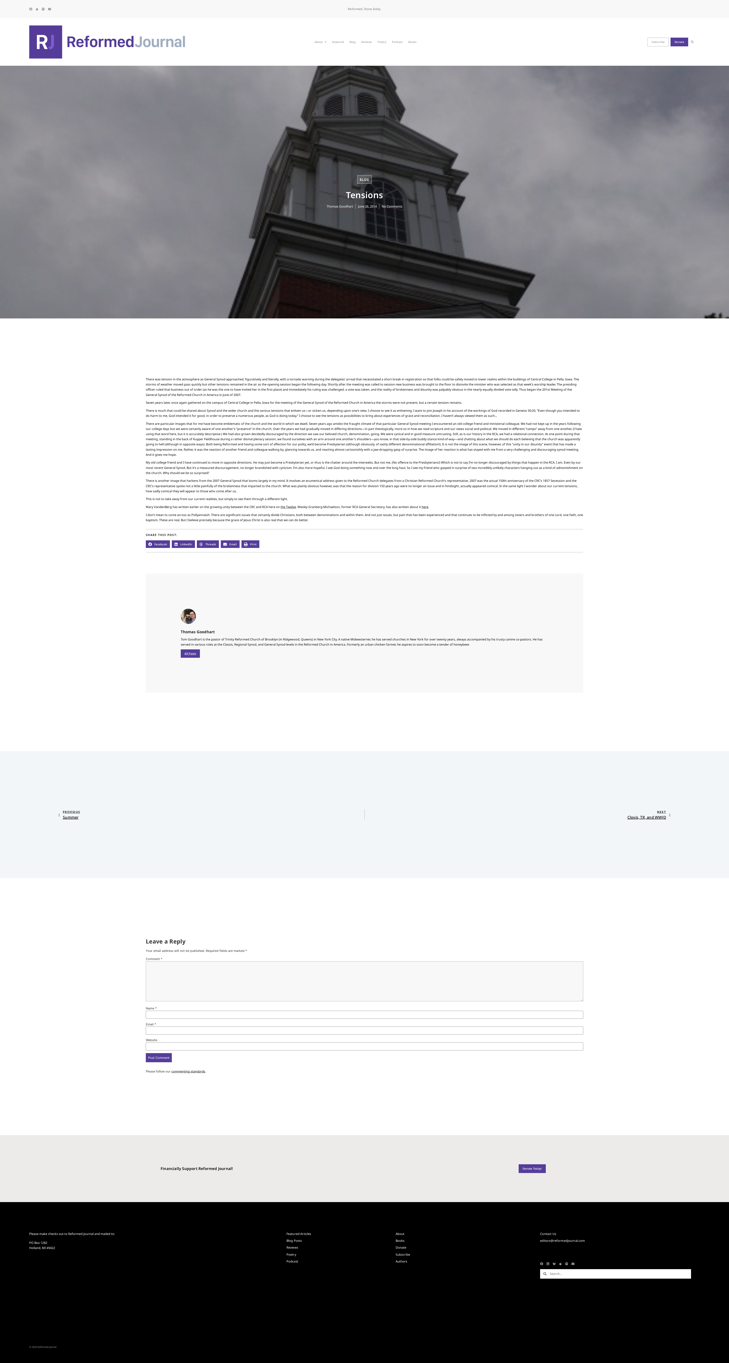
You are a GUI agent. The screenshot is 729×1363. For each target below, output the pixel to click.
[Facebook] (30, 9)
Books (412, 42)
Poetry (382, 42)
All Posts (190, 653)
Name (151, 1008)
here (425, 507)
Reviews (366, 42)
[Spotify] (43, 9)
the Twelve (288, 507)
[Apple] (37, 9)
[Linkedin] (547, 1263)
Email (151, 1024)
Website (151, 1040)
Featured (338, 42)
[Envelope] (49, 9)
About (319, 42)
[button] (692, 42)
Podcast (397, 42)
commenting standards (188, 1071)
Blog (353, 42)
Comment (154, 958)
